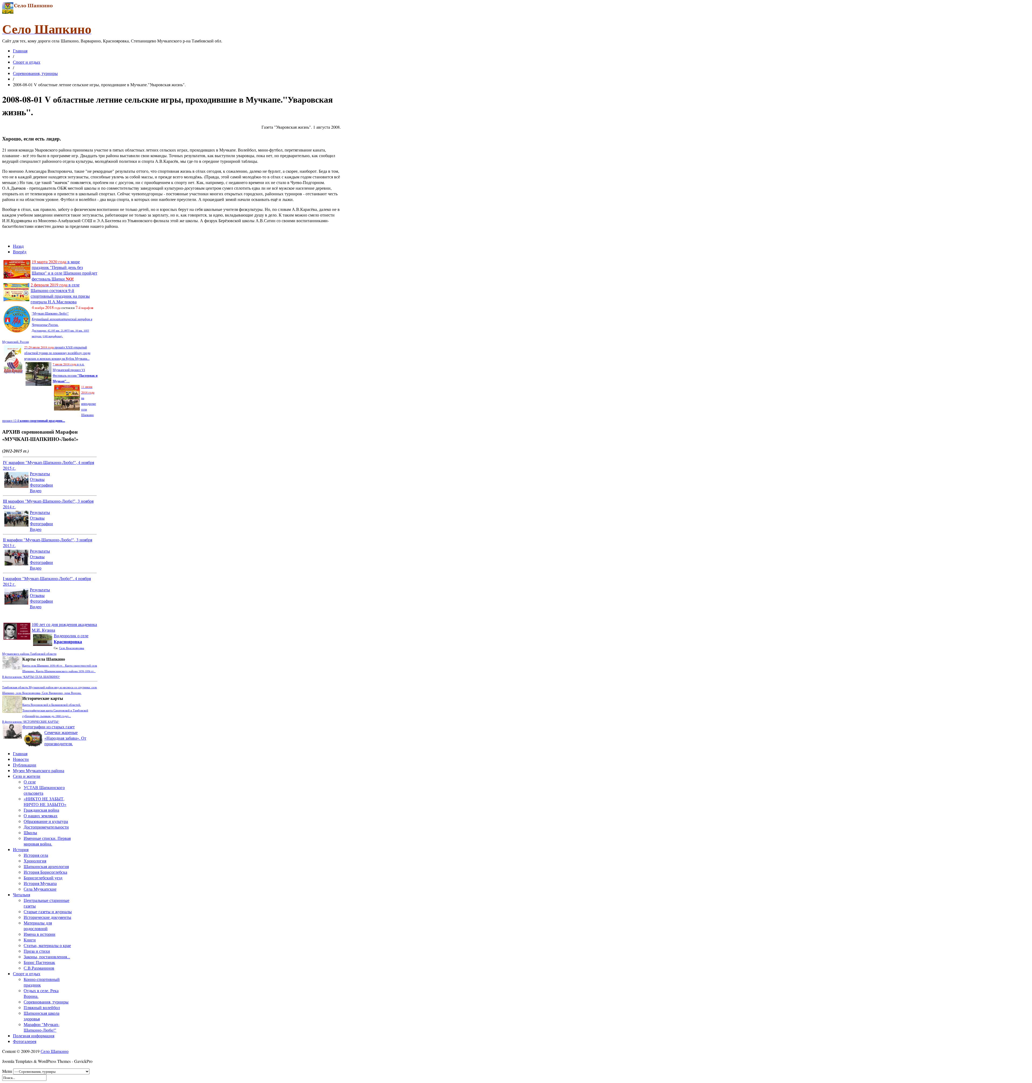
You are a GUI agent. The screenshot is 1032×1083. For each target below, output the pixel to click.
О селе (30, 782)
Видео (35, 490)
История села (36, 855)
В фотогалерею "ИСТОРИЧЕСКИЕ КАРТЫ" (30, 722)
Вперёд (19, 251)
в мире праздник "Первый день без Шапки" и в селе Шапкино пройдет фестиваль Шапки (64, 270)
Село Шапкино (55, 1051)
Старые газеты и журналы (48, 911)
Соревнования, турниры (35, 73)
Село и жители (26, 776)
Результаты (40, 473)
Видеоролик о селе (71, 638)
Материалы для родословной (38, 925)
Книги (30, 939)
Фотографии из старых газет (48, 726)
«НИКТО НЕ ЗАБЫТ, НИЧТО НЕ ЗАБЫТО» (45, 801)
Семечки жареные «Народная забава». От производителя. (65, 737)
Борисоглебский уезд (43, 877)
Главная (20, 50)
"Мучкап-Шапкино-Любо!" (50, 313)
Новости (21, 759)
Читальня (21, 894)
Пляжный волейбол (42, 1007)
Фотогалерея (24, 1041)
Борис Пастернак (39, 962)
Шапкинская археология (46, 866)
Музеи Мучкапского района (38, 770)
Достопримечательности (46, 827)
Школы (30, 832)
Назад (18, 246)
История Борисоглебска (45, 872)
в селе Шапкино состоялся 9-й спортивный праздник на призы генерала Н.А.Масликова (60, 293)
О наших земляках (41, 815)
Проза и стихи (37, 951)
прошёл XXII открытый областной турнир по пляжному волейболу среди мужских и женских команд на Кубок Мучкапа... (57, 353)
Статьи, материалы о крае (47, 945)
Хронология (35, 860)
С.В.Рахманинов (39, 968)
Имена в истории (39, 934)
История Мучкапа (40, 883)
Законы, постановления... (47, 956)
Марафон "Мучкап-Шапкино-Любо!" (41, 1027)
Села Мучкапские (40, 889)
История (20, 849)
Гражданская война (41, 810)
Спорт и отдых (26, 62)
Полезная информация (33, 1035)
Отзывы (37, 479)
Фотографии (41, 485)
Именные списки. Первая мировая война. (47, 841)
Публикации (24, 765)
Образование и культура (46, 821)
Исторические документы (47, 917)
